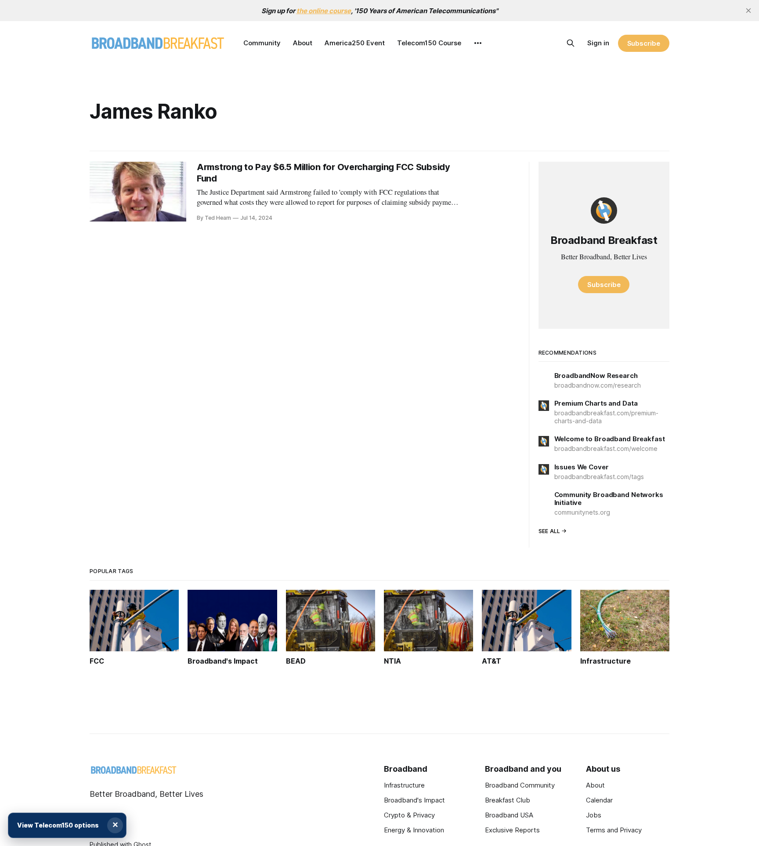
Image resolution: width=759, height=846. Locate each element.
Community (262, 43)
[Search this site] (571, 43)
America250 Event (355, 43)
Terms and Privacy (614, 830)
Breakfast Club (507, 800)
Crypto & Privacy (409, 815)
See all (549, 531)
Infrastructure (404, 785)
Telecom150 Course (429, 43)
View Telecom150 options (58, 825)
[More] (478, 43)
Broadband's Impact (414, 800)
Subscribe (643, 43)
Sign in (598, 43)
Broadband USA (509, 815)
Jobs (593, 815)
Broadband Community (520, 785)
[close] (748, 11)
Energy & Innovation (414, 830)
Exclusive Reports (512, 830)
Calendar (599, 800)
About (302, 43)
